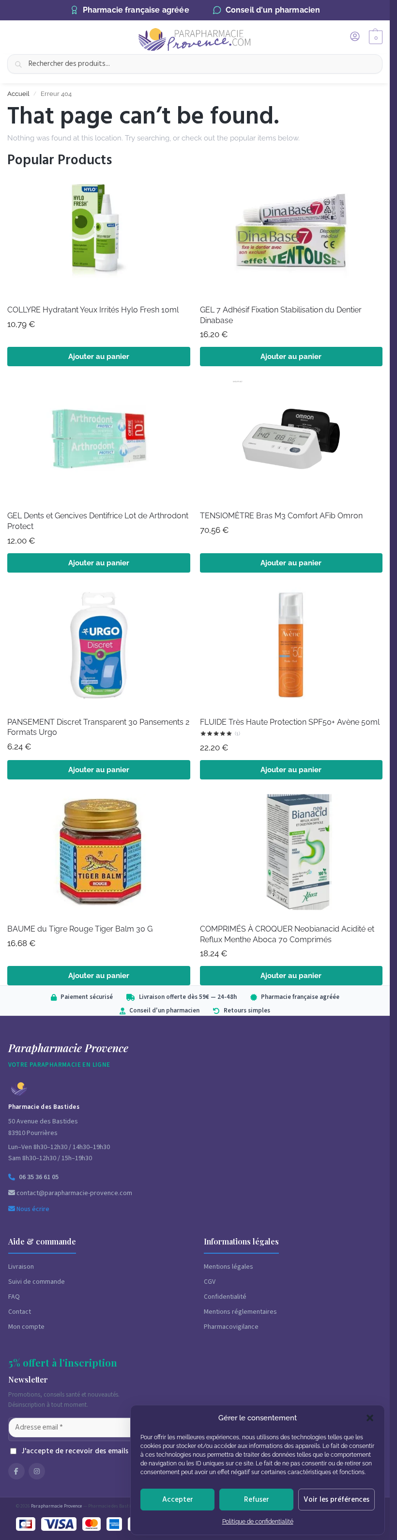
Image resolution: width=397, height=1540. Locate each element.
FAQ (14, 1297)
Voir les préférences (336, 1499)
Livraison (21, 1267)
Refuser (256, 1499)
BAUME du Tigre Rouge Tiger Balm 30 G (80, 928)
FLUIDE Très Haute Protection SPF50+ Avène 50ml (290, 722)
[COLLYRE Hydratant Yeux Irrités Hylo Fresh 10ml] (98, 236)
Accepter (177, 1499)
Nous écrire (32, 1209)
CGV (209, 1282)
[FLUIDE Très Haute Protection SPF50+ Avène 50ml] (291, 648)
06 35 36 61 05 (39, 1177)
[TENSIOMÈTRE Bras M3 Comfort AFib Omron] (291, 442)
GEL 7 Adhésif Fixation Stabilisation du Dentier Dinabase (281, 315)
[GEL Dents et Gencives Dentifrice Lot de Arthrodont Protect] (98, 442)
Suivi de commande (36, 1282)
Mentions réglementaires (240, 1312)
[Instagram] (37, 1471)
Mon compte (26, 1327)
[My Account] (355, 37)
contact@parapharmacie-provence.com (73, 1193)
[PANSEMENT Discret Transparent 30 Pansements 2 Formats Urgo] (98, 648)
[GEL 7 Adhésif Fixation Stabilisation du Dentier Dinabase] (291, 236)
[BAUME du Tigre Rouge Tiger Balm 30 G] (98, 855)
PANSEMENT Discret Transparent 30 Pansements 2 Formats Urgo (98, 727)
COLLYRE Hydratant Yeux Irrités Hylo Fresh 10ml (93, 309)
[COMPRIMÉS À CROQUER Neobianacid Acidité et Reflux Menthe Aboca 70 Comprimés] (291, 855)
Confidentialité (225, 1297)
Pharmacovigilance (231, 1327)
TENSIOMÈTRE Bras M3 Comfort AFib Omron (281, 515)
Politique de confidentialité (257, 1521)
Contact (19, 1312)
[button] (370, 1418)
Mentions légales (228, 1267)
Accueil (18, 93)
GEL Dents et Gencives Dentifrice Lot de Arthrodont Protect (97, 521)
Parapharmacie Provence (56, 1506)
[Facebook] (16, 1471)
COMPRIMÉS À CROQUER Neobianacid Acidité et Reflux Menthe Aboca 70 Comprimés (287, 934)
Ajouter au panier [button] (98, 356)
